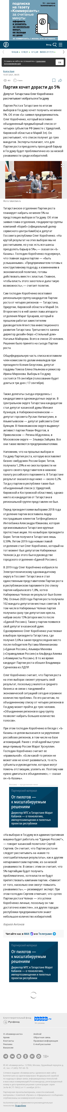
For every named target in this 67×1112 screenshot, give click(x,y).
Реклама (7, 1044)
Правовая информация (46, 1040)
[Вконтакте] (12, 1056)
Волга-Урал (8, 71)
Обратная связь (42, 1037)
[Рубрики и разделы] (60, 44)
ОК (59, 62)
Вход (48, 44)
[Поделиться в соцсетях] (60, 80)
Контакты (8, 1040)
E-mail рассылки (42, 1044)
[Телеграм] (5, 1056)
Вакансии (8, 1047)
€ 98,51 (25, 51)
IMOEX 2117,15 (47, 51)
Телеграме (45, 933)
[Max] (38, 1056)
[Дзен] (18, 1056)
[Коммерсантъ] (6, 44)
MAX (26, 933)
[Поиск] (54, 44)
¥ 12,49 (35, 51)
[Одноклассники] (25, 1056)
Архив (6, 1037)
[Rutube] (32, 1056)
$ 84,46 (15, 51)
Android (37, 1033)
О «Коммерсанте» (13, 1033)
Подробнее (20, 1105)
